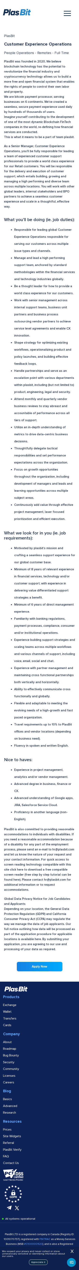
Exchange (9, 1005)
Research (9, 1112)
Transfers (9, 1018)
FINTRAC (45, 1239)
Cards (7, 1025)
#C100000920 (33, 1244)
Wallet (7, 1011)
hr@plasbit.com (63, 849)
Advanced (10, 1106)
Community (11, 1069)
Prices (7, 1129)
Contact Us (11, 1163)
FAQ (6, 1156)
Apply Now (39, 966)
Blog (7, 1091)
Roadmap (9, 1049)
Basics (7, 1099)
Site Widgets (12, 1136)
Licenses (9, 1076)
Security (8, 1062)
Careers (8, 1082)
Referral (8, 1143)
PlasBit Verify (12, 1150)
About (7, 1042)
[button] (71, 1262)
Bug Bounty (11, 1055)
